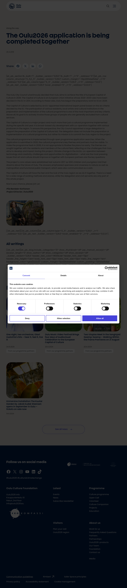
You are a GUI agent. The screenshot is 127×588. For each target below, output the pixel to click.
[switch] (49, 308)
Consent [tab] (26, 275)
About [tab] (100, 275)
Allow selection (63, 318)
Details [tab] (64, 275)
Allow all (100, 318)
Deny (27, 318)
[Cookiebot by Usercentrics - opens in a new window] (106, 268)
